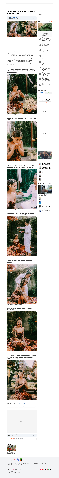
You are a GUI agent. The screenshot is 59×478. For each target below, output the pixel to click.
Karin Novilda (20, 40)
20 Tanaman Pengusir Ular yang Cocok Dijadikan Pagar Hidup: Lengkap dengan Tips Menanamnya (46, 51)
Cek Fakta (42, 2)
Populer (40, 21)
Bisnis (14, 2)
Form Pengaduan (36, 463)
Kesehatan (30, 2)
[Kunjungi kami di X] (45, 469)
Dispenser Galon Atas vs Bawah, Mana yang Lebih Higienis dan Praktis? (45, 195)
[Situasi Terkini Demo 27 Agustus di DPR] (40, 175)
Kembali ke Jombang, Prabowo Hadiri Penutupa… (46, 210)
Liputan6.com (14, 471)
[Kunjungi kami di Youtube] (42, 469)
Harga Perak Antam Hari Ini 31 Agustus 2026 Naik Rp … (46, 206)
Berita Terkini (41, 183)
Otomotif (38, 2)
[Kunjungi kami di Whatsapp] (48, 469)
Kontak (9, 463)
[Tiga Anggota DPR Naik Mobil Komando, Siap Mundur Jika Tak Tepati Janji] (40, 164)
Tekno (34, 2)
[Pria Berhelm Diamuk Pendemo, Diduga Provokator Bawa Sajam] (45, 155)
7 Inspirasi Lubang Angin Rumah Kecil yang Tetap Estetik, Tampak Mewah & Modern (46, 63)
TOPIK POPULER (40, 9)
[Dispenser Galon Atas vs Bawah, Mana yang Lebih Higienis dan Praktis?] (45, 189)
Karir (45, 463)
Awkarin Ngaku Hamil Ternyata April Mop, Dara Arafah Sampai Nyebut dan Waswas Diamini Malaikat (11, 452)
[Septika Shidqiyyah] (9, 435)
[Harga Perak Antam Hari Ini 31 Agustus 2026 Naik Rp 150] (40, 206)
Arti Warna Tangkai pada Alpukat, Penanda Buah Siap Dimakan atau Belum (46, 74)
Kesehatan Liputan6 (22, 403)
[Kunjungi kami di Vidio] (40, 469)
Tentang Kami (41, 463)
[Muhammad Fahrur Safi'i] (8, 18)
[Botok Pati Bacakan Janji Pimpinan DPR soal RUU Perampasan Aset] (40, 167)
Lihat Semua (49, 21)
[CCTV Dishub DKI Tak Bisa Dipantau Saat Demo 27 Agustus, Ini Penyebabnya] (40, 171)
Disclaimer (16, 463)
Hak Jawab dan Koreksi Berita (18, 464)
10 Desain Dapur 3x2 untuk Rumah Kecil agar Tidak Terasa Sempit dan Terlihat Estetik (46, 85)
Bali (13, 44)
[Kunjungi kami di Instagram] (47, 469)
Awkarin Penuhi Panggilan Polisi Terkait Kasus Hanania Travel (17, 51)
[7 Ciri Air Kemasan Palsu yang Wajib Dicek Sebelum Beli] (40, 202)
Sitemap (31, 463)
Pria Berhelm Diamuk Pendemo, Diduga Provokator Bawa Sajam (45, 160)
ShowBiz (17, 2)
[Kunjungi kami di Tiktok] (50, 469)
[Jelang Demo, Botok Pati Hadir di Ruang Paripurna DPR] (40, 179)
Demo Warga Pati (41, 150)
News (11, 2)
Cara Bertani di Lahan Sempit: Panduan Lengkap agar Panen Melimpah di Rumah (46, 69)
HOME (8, 2)
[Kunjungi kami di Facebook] (44, 469)
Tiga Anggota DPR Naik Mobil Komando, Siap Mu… (46, 164)
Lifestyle (25, 2)
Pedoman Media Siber (26, 463)
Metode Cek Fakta (10, 464)
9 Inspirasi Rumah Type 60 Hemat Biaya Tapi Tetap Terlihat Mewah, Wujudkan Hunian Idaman (46, 57)
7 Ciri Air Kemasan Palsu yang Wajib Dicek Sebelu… (46, 202)
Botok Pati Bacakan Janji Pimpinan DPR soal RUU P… (46, 168)
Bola (21, 2)
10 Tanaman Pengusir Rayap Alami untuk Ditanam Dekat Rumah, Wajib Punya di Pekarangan (46, 34)
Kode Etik (20, 463)
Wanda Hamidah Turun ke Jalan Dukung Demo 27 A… (46, 198)
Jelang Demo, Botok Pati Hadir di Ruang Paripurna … (46, 179)
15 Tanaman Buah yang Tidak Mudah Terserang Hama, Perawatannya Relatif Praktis (46, 80)
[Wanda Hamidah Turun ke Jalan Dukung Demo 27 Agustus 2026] (40, 198)
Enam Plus (47, 2)
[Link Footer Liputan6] (12, 460)
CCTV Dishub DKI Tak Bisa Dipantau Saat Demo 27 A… (46, 172)
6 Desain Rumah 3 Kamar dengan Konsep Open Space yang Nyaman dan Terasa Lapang (46, 40)
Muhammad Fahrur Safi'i (13, 17)
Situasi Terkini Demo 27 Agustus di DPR (46, 175)
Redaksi (12, 463)
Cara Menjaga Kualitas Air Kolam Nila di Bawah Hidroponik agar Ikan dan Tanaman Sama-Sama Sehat (46, 45)
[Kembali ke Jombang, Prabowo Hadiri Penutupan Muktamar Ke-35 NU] (40, 210)
